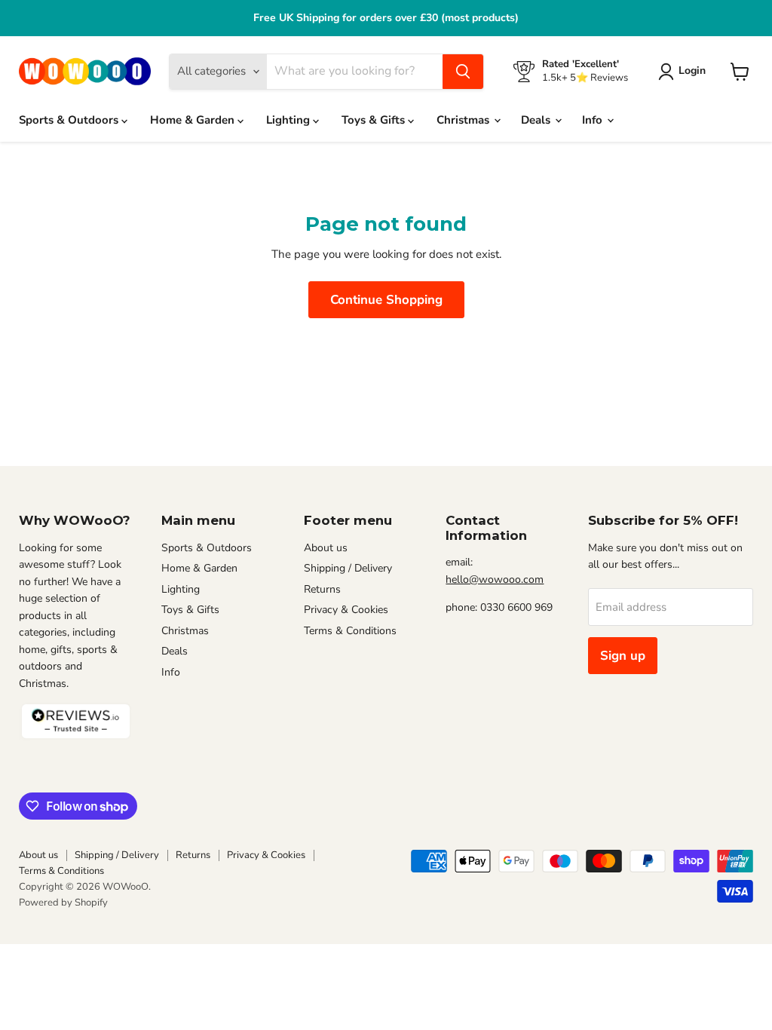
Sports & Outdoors (70, 119)
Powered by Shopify (63, 902)
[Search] (463, 71)
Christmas (464, 119)
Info (593, 119)
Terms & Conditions (350, 631)
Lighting (289, 119)
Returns (322, 589)
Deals (537, 119)
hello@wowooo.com (495, 579)
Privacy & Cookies (346, 609)
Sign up (622, 655)
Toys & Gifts (375, 119)
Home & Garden (193, 119)
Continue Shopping (386, 299)
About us (326, 548)
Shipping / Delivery (348, 568)
